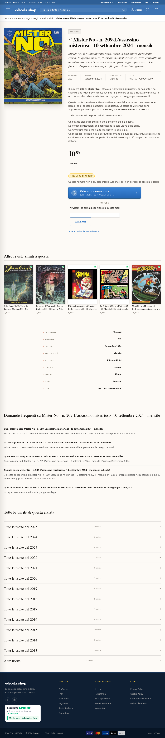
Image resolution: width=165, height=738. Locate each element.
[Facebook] (7, 699)
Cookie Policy (136, 693)
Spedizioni (122, 2)
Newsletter (100, 708)
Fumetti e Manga (22, 18)
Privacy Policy (136, 689)
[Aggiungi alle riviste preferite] (70, 39)
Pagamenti (64, 703)
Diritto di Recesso (138, 703)
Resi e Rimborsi (66, 708)
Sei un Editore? (107, 2)
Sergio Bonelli (39, 18)
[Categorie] (8, 10)
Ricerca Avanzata (103, 703)
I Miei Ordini (100, 693)
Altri (51, 18)
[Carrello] (156, 10)
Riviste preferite (102, 698)
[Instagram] (14, 699)
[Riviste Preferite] (147, 10)
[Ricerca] (123, 10)
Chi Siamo (63, 689)
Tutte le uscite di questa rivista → (84, 231)
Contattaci (136, 2)
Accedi (156, 2)
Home (8, 18)
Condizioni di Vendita (140, 698)
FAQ (147, 2)
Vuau (157, 733)
